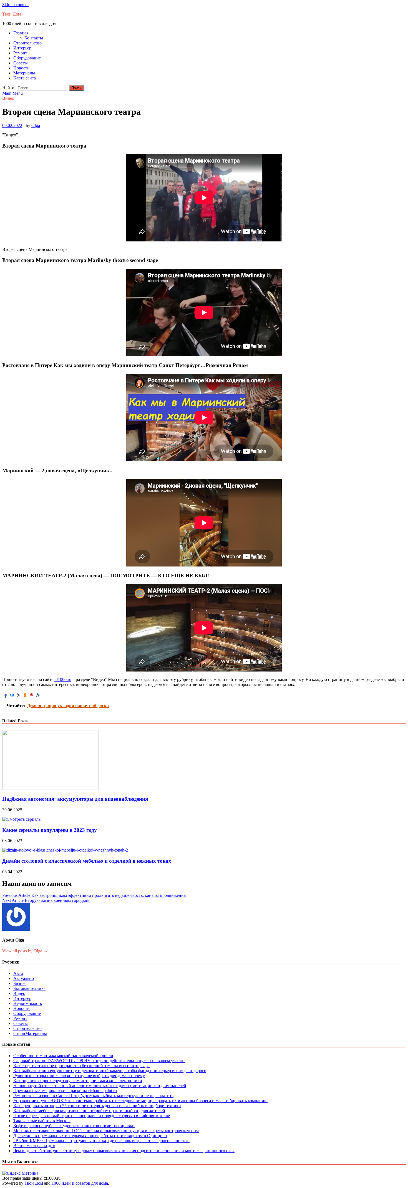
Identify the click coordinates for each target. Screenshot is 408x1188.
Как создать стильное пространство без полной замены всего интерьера (81, 1065)
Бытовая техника (29, 988)
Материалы (24, 73)
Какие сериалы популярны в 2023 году (49, 830)
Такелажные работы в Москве (41, 1120)
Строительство (27, 43)
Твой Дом (11, 14)
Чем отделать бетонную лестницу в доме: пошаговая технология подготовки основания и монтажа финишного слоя (124, 1150)
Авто (18, 973)
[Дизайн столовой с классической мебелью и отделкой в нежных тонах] (65, 850)
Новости (21, 68)
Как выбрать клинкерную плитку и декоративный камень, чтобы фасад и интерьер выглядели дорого (109, 1070)
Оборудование (27, 58)
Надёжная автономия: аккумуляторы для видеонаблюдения (75, 799)
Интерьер (22, 48)
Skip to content (15, 4)
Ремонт (20, 53)
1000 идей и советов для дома (80, 1183)
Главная (20, 33)
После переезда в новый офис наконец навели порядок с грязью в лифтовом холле (91, 1115)
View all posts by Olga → (25, 951)
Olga (35, 125)
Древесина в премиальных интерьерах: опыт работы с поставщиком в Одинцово (90, 1135)
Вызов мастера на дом (34, 1145)
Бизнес (19, 983)
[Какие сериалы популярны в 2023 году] (22, 819)
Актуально (23, 978)
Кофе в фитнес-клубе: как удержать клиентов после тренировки (74, 1125)
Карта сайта (24, 78)
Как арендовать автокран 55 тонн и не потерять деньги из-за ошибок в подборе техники (97, 1105)
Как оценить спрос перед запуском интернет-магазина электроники (77, 1080)
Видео (8, 98)
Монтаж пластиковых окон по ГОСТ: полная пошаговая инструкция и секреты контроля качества (106, 1130)
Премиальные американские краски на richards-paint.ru (65, 1090)
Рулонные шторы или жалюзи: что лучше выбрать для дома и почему (79, 1075)
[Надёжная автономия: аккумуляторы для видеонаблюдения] (50, 788)
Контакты (33, 38)
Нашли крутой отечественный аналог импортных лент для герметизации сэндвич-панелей (99, 1085)
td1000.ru (62, 679)
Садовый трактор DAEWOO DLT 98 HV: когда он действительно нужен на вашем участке (99, 1060)
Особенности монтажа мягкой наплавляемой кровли (63, 1055)
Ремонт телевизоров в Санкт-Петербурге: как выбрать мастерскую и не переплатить (93, 1095)
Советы (20, 63)
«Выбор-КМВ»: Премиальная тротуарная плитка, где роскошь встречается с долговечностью (101, 1140)
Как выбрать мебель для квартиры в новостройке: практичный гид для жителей (89, 1110)
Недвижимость (27, 1003)
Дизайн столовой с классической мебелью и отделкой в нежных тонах (86, 861)
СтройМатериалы (30, 1033)
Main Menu (12, 93)
